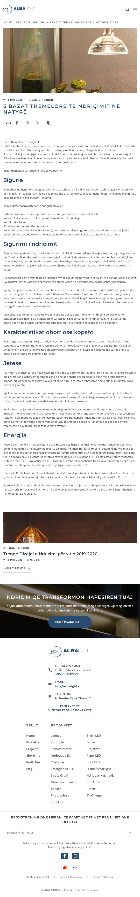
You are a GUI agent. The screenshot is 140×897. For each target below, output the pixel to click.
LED (37, 218)
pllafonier (57, 762)
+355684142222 (66, 674)
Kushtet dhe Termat (38, 876)
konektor (57, 802)
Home (7, 22)
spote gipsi (59, 775)
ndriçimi (100, 314)
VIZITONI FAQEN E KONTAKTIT (70, 710)
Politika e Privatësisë (71, 876)
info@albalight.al (67, 686)
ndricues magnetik (100, 775)
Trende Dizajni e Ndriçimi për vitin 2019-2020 (50, 553)
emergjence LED (62, 769)
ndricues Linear (62, 782)
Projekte (32, 749)
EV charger (95, 795)
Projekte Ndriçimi (31, 22)
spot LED (93, 762)
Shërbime (33, 756)
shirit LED (94, 736)
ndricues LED (60, 756)
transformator (61, 749)
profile (91, 789)
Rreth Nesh (34, 762)
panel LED (94, 756)
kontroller (58, 742)
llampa (56, 736)
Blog (29, 769)
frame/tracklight (99, 769)
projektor (93, 749)
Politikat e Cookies (103, 876)
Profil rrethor (96, 782)
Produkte (32, 742)
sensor (56, 789)
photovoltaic (60, 795)
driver (91, 742)
